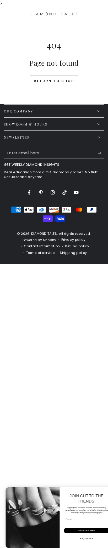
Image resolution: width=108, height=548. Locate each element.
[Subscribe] (101, 153)
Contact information (42, 246)
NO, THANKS (81, 539)
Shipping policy (73, 253)
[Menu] (7, 13)
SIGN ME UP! (81, 530)
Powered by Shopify (39, 240)
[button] (87, 13)
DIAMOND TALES (44, 233)
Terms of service (40, 253)
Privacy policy (73, 240)
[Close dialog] (105, 490)
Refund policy (77, 246)
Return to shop (54, 80)
